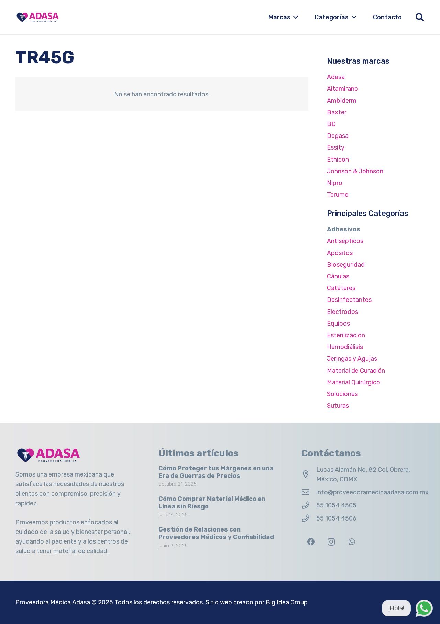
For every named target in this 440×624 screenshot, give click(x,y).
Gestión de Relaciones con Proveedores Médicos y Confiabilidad (216, 533)
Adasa (336, 77)
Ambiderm (341, 101)
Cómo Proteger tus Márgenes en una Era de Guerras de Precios (215, 472)
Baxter (336, 112)
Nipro (334, 183)
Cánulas (338, 276)
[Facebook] (310, 542)
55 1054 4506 (336, 518)
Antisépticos (345, 241)
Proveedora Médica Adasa (52, 602)
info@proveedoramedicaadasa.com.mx (372, 492)
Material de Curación (356, 370)
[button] (294, 17)
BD (331, 124)
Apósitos (340, 253)
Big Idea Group (287, 602)
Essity (335, 147)
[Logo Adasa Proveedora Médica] (37, 17)
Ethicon (338, 159)
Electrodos (342, 312)
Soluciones (342, 394)
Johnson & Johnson (355, 171)
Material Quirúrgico (353, 382)
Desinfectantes (349, 300)
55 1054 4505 (336, 505)
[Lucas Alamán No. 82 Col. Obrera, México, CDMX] (308, 474)
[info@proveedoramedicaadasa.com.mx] (308, 492)
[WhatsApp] (351, 542)
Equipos (338, 323)
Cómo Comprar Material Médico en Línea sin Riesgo (211, 502)
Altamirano (342, 88)
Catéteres (341, 288)
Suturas (338, 405)
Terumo (338, 194)
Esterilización (346, 335)
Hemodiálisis (345, 347)
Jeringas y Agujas (352, 358)
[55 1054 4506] (308, 518)
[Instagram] (331, 542)
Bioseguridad (346, 265)
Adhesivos (343, 229)
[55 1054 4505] (308, 505)
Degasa (338, 136)
